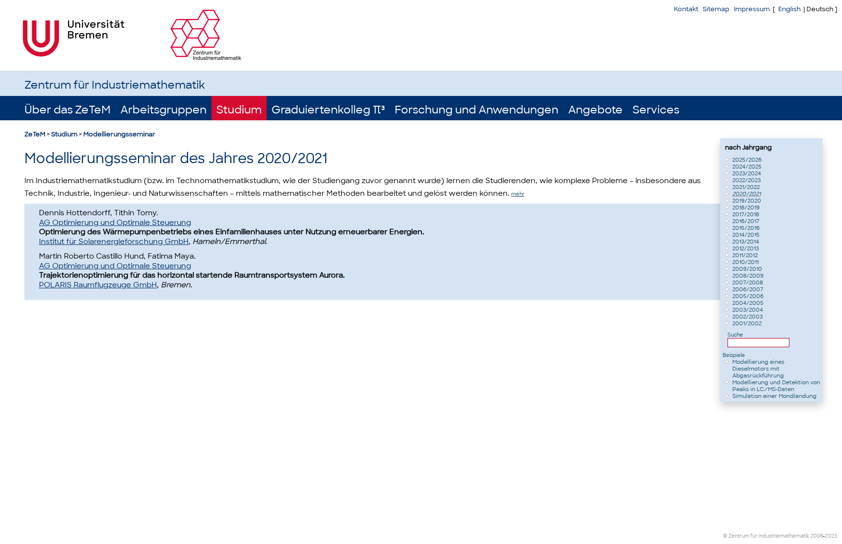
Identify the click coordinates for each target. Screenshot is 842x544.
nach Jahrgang (748, 147)
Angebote (595, 110)
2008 (816, 536)
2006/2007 (747, 289)
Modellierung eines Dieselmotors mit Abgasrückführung (758, 368)
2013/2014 (745, 241)
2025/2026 (747, 159)
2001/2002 (747, 323)
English (789, 9)
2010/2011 (745, 262)
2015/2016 (746, 228)
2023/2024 (746, 173)
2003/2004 (747, 309)
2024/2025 (747, 166)
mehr (517, 194)
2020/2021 (746, 193)
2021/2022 (746, 187)
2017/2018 (745, 214)
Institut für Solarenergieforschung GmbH (114, 241)
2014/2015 (746, 234)
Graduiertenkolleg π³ (328, 110)
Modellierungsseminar (119, 134)
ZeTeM (34, 134)
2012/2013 (745, 248)
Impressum (752, 9)
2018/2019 (746, 207)
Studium (239, 110)
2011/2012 (745, 255)
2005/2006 (748, 296)
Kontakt (686, 9)
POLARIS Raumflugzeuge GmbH (98, 285)
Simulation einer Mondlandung (774, 396)
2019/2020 (746, 200)
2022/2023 (746, 180)
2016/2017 (745, 221)
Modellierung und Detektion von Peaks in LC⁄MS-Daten (776, 386)
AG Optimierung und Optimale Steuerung (115, 222)
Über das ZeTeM (67, 110)
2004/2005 (748, 303)
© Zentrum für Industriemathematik (766, 536)
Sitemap (716, 9)
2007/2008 (747, 282)
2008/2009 (748, 275)
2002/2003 (747, 316)
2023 (831, 536)
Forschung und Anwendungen (476, 110)
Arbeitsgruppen (163, 110)
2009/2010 (747, 268)
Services (655, 110)
